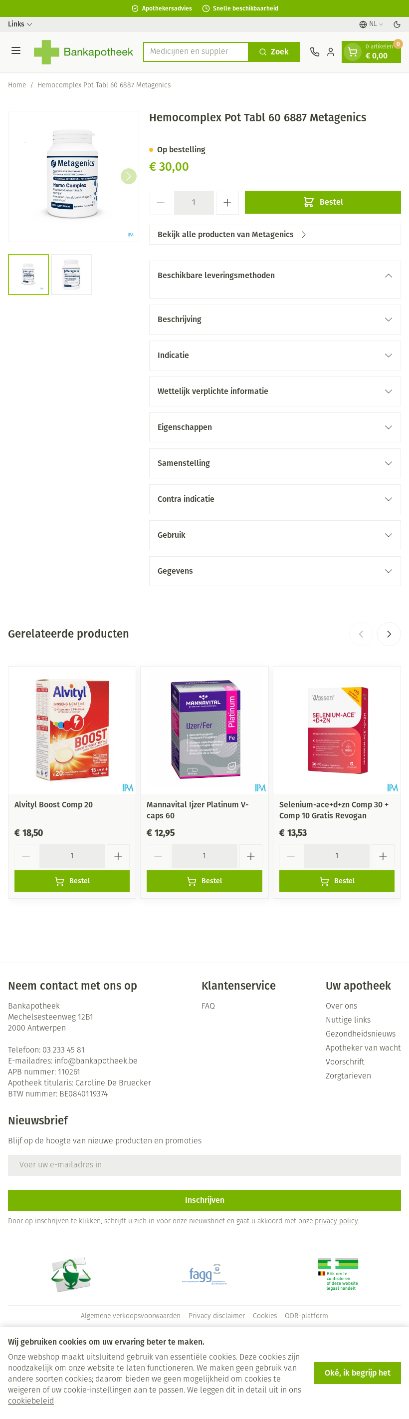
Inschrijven (204, 1200)
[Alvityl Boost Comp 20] (72, 730)
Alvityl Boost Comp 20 (53, 804)
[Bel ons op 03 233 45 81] (315, 52)
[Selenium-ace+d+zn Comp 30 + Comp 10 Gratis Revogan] (337, 730)
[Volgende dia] (389, 634)
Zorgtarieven (348, 1076)
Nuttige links (348, 1021)
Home (17, 85)
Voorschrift (345, 1062)
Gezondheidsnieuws (361, 1035)
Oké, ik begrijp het (358, 1373)
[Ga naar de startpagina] (83, 52)
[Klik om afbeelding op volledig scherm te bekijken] (73, 176)
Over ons (341, 1007)
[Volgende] (129, 176)
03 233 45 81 (63, 1051)
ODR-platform (306, 1316)
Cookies (265, 1316)
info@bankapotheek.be (96, 1061)
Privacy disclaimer (217, 1316)
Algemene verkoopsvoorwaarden (131, 1316)
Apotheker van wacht (363, 1049)
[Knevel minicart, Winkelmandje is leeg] (353, 52)
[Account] (331, 52)
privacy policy (336, 1221)
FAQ (208, 1007)
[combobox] (196, 52)
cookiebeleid (31, 1402)
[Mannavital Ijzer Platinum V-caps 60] (204, 730)
